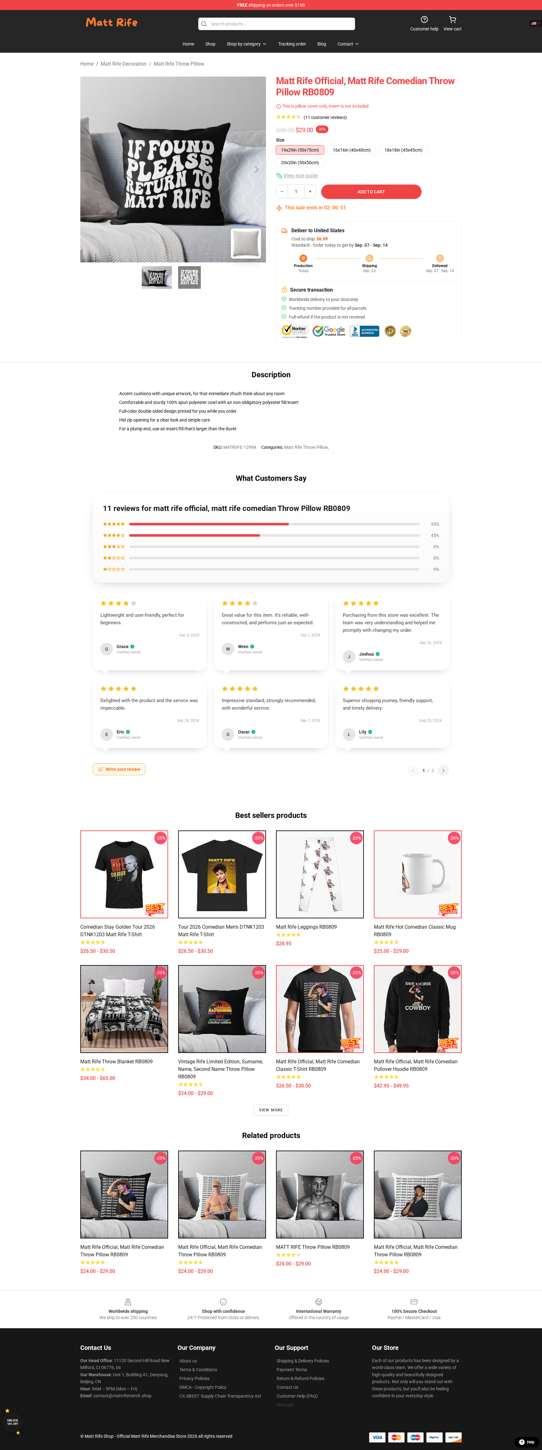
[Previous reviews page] (413, 770)
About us (188, 1360)
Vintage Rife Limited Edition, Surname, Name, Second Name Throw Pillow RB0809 (220, 1069)
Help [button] (530, 1442)
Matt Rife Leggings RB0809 (306, 927)
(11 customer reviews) (325, 117)
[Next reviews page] (443, 770)
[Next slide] (256, 169)
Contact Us (287, 1387)
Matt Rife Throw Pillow (179, 64)
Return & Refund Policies (300, 1378)
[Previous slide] (90, 169)
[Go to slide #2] (189, 277)
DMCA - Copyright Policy (202, 1387)
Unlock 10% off (12, 1422)
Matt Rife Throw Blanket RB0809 (116, 1062)
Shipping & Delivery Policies (303, 1360)
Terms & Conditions (198, 1369)
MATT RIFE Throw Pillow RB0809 (313, 1247)
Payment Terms (292, 1369)
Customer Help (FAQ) (297, 1396)
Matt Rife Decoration (123, 64)
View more (271, 1110)
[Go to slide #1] (157, 277)
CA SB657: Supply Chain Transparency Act (220, 1396)
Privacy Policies (194, 1378)
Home (86, 64)
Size (280, 139)
